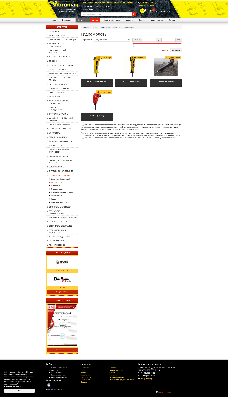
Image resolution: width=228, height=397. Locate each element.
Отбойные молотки (58, 137)
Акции (83, 370)
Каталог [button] (81, 20)
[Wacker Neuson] (62, 262)
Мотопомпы (54, 133)
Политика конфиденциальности (121, 380)
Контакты (89, 9)
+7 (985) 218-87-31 (149, 2)
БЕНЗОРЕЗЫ (54, 61)
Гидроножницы (57, 189)
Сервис (112, 372)
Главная (52, 20)
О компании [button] (67, 20)
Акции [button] (95, 20)
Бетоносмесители (57, 167)
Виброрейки (54, 97)
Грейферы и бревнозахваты (62, 192)
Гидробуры (55, 186)
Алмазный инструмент (59, 57)
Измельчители (56, 196)
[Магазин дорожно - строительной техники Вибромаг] (63, 4)
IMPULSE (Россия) (97, 116)
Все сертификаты (62, 350)
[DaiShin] (62, 279)
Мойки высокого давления (61, 141)
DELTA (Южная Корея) (131, 81)
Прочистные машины (59, 222)
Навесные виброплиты (60, 202)
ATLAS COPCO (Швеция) (97, 81)
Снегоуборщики (56, 92)
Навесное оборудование (60, 175)
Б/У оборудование (57, 241)
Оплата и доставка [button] (112, 20)
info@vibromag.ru (147, 5)
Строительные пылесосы (61, 207)
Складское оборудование (61, 171)
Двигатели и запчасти (59, 88)
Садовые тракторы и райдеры (62, 65)
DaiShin (62, 288)
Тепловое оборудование (60, 129)
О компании (85, 368)
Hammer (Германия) (166, 81)
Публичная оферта (116, 377)
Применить (175, 50)
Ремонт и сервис (57, 245)
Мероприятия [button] (157, 20)
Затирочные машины (58, 114)
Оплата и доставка (116, 370)
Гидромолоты (56, 182)
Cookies (84, 382)
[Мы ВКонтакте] (48, 385)
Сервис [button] (141, 20)
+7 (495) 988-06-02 (147, 373)
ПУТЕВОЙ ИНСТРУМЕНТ (59, 156)
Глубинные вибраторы (59, 84)
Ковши (53, 199)
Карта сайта (85, 380)
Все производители (62, 292)
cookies (26, 372)
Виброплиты (54, 31)
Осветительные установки (61, 226)
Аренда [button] (129, 20)
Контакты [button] (173, 20)
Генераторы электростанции (62, 40)
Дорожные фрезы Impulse (61, 179)
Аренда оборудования (59, 237)
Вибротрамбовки (57, 35)
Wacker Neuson (62, 271)
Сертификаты (86, 377)
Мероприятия (86, 375)
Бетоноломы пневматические (63, 218)
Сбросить (164, 50)
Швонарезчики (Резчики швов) (63, 73)
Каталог (112, 368)
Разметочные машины (59, 125)
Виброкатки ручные (58, 69)
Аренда (84, 372)
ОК (19, 391)
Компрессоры (55, 145)
